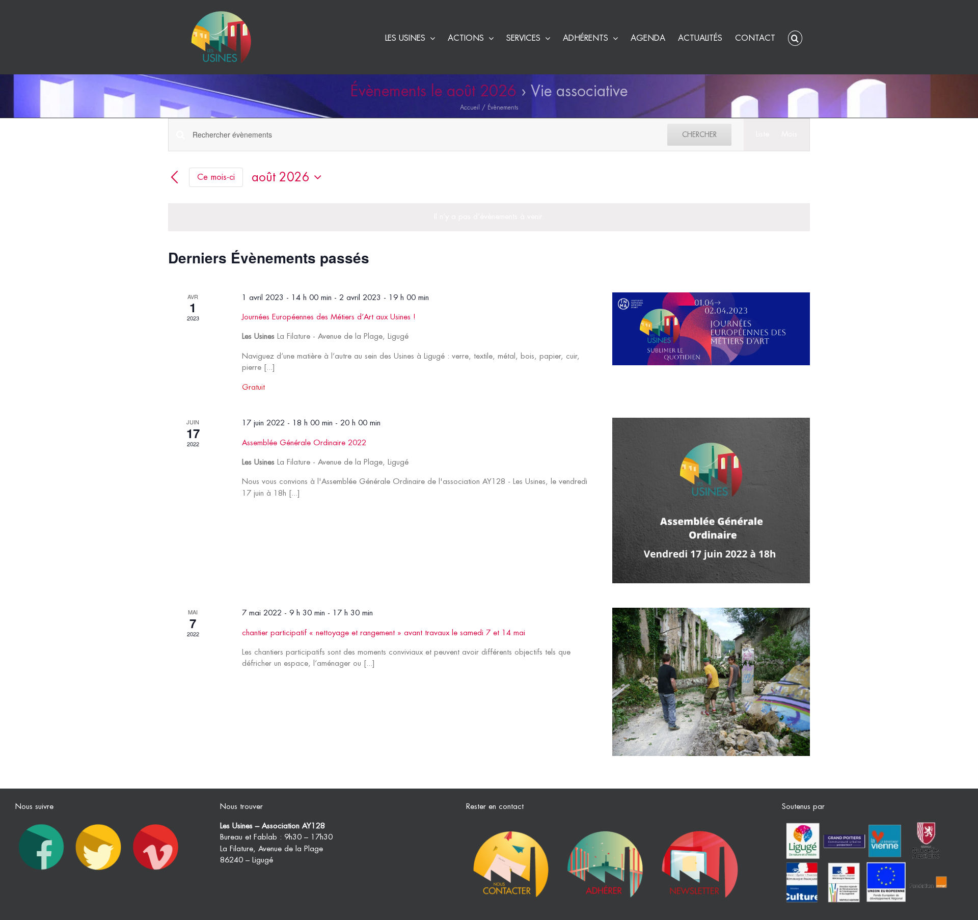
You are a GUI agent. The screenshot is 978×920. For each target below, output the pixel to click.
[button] (795, 37)
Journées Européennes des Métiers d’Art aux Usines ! (329, 317)
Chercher (699, 134)
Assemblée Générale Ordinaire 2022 (304, 443)
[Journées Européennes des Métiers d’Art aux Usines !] (711, 329)
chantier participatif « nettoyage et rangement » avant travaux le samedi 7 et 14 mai (383, 633)
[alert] (489, 217)
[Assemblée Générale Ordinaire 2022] (711, 500)
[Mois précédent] (174, 178)
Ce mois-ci (216, 177)
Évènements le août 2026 (433, 91)
